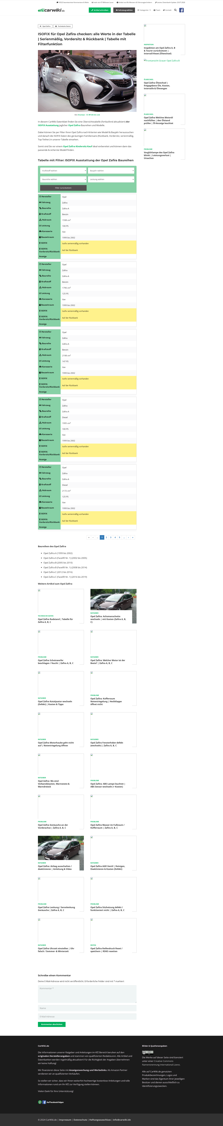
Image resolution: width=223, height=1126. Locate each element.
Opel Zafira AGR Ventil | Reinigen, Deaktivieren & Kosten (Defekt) (107, 867)
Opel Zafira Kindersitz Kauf (77, 146)
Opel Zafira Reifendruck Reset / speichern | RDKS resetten (106, 950)
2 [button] (106, 537)
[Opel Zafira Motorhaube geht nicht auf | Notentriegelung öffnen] (61, 714)
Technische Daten (45, 616)
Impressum (65, 1119)
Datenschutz (80, 1119)
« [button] (88, 537)
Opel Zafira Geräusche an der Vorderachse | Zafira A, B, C (53, 826)
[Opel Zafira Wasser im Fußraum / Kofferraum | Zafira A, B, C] (113, 796)
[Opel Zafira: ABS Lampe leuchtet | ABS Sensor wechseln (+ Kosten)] (113, 755)
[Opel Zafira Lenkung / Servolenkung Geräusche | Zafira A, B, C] (61, 878)
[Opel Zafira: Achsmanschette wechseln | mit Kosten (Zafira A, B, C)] (113, 590)
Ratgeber (94, 613)
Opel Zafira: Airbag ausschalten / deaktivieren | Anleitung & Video (55, 867)
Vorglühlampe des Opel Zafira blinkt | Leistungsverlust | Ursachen (159, 155)
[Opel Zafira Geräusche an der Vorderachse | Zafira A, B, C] (61, 796)
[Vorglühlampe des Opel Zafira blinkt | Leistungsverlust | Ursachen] (164, 130)
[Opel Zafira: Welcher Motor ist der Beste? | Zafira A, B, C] (113, 631)
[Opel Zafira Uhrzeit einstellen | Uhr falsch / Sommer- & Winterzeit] (61, 919)
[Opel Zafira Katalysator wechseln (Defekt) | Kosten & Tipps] (61, 672)
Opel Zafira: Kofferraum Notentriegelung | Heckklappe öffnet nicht (106, 701)
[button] (175, 10)
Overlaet (81, 115)
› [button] (128, 537)
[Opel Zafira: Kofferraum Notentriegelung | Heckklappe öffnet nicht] (113, 672)
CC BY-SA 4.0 (91, 115)
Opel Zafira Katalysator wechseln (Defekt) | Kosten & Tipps (55, 703)
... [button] (97, 537)
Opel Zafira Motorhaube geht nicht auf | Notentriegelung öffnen (56, 744)
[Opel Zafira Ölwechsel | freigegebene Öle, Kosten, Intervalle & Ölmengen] (162, 60)
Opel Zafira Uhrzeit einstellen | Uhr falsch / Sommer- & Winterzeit (56, 950)
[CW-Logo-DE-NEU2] (51, 10)
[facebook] (181, 10)
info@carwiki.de (122, 1119)
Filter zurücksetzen (63, 188)
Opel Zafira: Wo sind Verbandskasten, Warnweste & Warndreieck (54, 784)
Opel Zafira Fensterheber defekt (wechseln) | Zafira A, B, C (106, 744)
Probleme (42, 657)
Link (98, 115)
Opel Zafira (74, 125)
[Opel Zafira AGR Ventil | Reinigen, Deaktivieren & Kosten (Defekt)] (113, 837)
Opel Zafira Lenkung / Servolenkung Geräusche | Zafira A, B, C (56, 909)
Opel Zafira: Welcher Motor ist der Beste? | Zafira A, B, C (107, 662)
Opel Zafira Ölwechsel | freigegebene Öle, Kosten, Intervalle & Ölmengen (157, 85)
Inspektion (149, 44)
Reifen (93, 945)
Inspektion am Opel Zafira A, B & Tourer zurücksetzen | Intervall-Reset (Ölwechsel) (159, 50)
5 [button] (119, 537)
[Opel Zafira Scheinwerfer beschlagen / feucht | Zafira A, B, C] (61, 631)
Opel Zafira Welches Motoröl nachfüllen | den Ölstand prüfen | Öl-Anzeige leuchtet (158, 120)
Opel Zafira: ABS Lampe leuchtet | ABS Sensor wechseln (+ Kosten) (107, 785)
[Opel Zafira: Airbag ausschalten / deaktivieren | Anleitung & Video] (61, 837)
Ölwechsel (148, 79)
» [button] (132, 537)
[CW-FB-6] (51, 1102)
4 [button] (115, 537)
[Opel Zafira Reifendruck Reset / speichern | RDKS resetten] (113, 919)
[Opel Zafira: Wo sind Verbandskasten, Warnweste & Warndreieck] (61, 755)
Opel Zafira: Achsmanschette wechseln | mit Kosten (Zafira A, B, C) (108, 619)
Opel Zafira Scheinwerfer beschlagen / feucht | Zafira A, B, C (55, 662)
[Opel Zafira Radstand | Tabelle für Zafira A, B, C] (61, 590)
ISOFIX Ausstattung (48, 125)
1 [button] (102, 537)
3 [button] (110, 537)
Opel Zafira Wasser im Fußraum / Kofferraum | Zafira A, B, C (107, 826)
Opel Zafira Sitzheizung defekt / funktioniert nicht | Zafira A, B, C (107, 909)
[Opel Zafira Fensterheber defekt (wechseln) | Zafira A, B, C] (113, 714)
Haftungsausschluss (100, 1119)
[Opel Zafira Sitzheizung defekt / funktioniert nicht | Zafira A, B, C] (113, 878)
